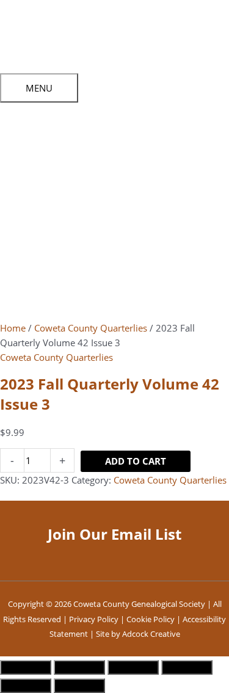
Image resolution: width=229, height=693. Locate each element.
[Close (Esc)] (187, 667)
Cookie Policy (150, 619)
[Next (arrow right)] (79, 685)
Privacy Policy (93, 619)
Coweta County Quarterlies (90, 328)
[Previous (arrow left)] (25, 685)
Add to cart (135, 461)
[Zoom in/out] (25, 667)
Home (13, 328)
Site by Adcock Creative (137, 633)
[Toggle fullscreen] (79, 667)
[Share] (133, 667)
